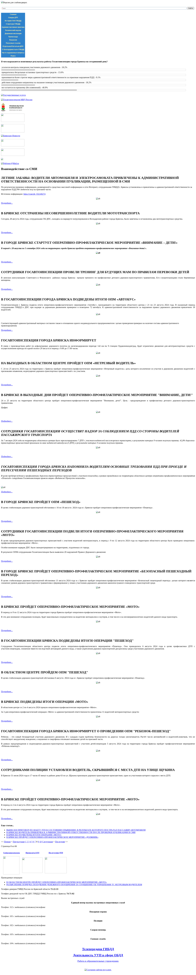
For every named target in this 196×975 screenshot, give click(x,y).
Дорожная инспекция (13, 33)
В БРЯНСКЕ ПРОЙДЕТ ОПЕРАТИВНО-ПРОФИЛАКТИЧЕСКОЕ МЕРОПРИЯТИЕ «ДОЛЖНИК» (52, 837)
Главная (13, 14)
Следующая (47, 842)
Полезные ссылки (13, 43)
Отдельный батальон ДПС (13, 46)
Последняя (60, 842)
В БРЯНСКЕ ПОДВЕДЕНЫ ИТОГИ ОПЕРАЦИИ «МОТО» (33, 835)
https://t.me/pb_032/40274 (34, 194)
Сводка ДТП (13, 18)
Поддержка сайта (98, 973)
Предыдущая (19, 842)
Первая (7, 842)
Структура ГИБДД (13, 24)
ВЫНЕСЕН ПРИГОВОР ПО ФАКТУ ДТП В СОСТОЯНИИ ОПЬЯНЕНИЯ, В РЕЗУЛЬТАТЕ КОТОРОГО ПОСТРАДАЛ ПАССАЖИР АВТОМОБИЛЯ (76, 830)
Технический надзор (13, 30)
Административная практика (13, 27)
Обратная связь (8, 966)
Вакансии (13, 40)
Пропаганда (13, 37)
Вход (19, 966)
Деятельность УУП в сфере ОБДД (98, 955)
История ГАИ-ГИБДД (13, 21)
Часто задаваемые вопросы (13, 53)
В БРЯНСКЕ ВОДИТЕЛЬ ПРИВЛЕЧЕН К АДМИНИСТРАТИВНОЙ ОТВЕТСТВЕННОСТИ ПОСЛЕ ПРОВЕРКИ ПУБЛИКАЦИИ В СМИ (70, 832)
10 (40, 842)
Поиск (13, 56)
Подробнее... (7, 203)
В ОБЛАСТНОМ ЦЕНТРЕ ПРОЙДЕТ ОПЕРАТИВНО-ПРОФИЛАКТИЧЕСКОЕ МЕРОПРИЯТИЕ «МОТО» (56, 882)
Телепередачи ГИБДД (98, 949)
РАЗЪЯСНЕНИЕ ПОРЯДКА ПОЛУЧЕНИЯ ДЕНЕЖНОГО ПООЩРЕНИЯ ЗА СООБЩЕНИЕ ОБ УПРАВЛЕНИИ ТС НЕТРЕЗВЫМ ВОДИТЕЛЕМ (74, 884)
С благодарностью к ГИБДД (13, 49)
